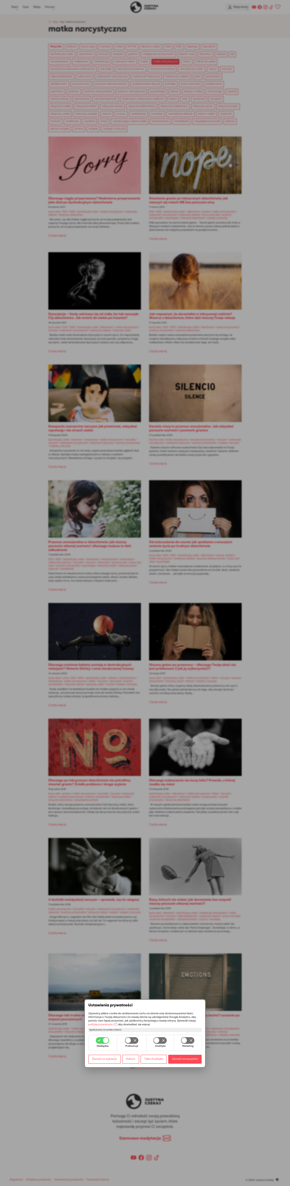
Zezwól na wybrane (104, 1059)
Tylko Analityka (153, 1059)
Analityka (160, 1046)
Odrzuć (130, 1059)
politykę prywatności (100, 1024)
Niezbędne (103, 1046)
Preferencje (131, 1046)
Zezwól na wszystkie (185, 1059)
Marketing (187, 1046)
